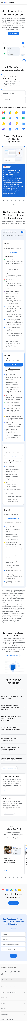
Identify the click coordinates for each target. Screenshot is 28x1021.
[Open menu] (2, 2)
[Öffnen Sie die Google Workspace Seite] (9, 2)
